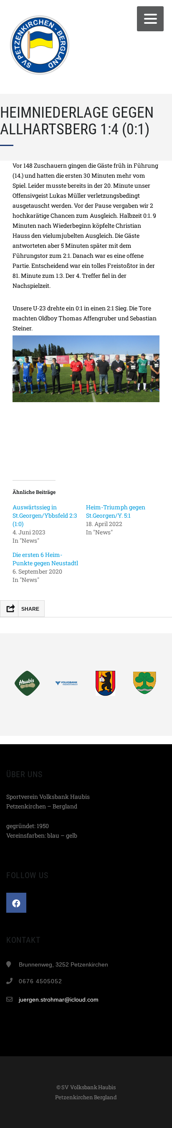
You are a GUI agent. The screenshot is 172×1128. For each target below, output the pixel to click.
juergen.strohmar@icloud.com (59, 999)
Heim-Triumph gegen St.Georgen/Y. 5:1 (115, 511)
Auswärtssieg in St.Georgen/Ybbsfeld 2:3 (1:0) (45, 515)
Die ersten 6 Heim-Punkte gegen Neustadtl (45, 559)
